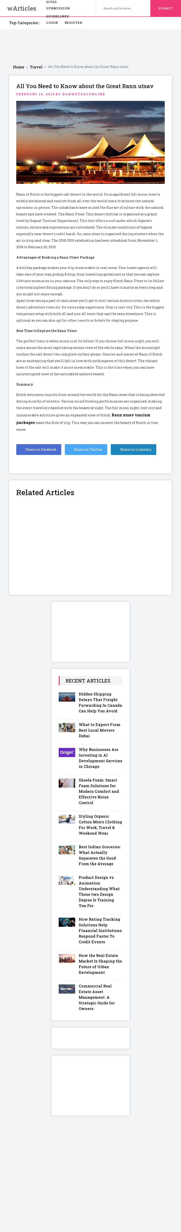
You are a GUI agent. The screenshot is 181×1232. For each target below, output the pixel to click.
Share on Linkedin (135, 449)
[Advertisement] (90, 46)
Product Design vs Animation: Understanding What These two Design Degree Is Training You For (99, 891)
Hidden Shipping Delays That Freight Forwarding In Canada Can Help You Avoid (100, 702)
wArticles (21, 8)
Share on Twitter (88, 449)
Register (73, 22)
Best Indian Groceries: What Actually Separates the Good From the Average (100, 855)
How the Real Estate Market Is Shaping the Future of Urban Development (100, 964)
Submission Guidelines (58, 9)
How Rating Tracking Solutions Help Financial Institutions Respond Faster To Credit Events (100, 930)
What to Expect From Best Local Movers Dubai (99, 730)
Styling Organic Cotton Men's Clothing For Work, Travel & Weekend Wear (100, 825)
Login (52, 22)
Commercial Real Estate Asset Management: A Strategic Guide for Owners (97, 997)
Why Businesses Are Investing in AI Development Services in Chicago (100, 758)
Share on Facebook (41, 449)
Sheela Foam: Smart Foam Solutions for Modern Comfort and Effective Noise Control (99, 791)
